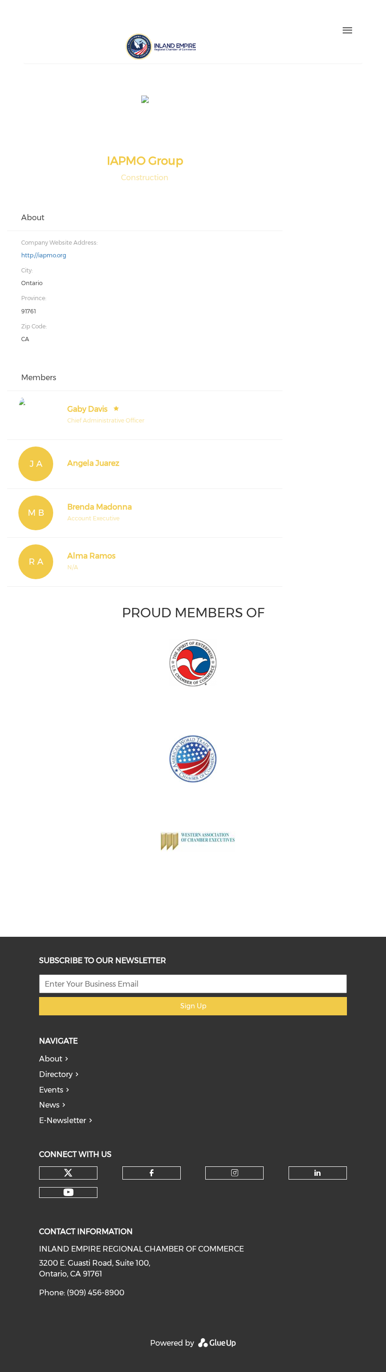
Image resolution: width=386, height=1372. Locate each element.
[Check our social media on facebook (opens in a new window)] (92, 17)
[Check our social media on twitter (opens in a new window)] (72, 17)
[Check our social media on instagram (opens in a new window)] (112, 17)
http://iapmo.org (43, 255)
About (50, 1058)
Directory (55, 1074)
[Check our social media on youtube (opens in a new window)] (152, 17)
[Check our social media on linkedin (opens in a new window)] (132, 17)
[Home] (160, 46)
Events (51, 1089)
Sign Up (193, 1006)
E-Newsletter (62, 1120)
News (49, 1105)
